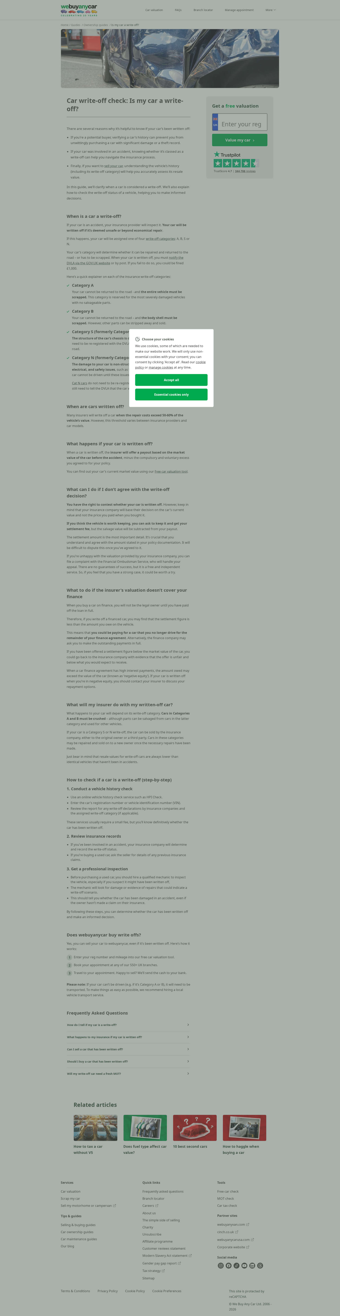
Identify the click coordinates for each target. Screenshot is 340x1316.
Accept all (171, 380)
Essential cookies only (171, 394)
